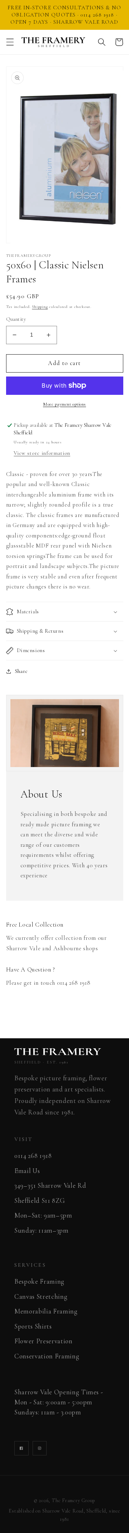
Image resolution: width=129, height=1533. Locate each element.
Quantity (16, 319)
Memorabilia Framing (46, 1311)
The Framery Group (73, 1500)
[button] (9, 42)
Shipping (40, 306)
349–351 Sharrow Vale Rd (50, 1186)
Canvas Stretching (40, 1297)
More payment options (64, 404)
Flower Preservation (43, 1341)
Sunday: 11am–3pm (41, 1230)
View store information (42, 453)
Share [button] (21, 671)
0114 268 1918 (33, 1156)
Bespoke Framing (39, 1281)
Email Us (27, 1171)
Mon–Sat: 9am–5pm (43, 1215)
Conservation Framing (46, 1356)
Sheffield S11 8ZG (39, 1201)
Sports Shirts (33, 1326)
